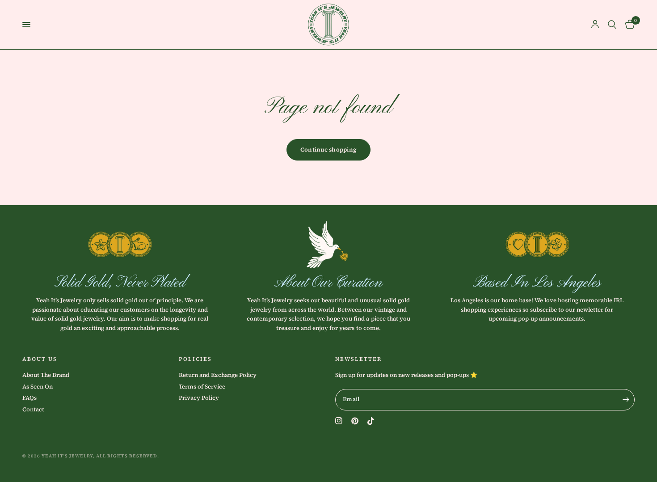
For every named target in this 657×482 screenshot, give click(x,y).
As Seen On (37, 386)
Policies (195, 359)
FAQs (29, 398)
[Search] (612, 24)
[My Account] (595, 24)
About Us (39, 359)
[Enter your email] (626, 399)
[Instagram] (338, 420)
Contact (33, 409)
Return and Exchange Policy (218, 375)
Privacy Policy (199, 398)
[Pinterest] (354, 421)
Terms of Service (202, 386)
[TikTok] (371, 421)
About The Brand (45, 375)
